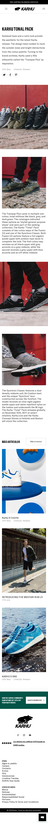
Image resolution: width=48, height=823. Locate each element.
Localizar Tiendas (10, 778)
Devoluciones (8, 776)
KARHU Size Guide (10, 781)
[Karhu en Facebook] (18, 735)
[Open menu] (6, 9)
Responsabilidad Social (13, 797)
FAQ (4, 773)
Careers (5, 766)
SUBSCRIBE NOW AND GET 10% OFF (24, 2)
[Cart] (44, 9)
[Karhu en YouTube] (30, 735)
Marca (5, 789)
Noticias (6, 792)
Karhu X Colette (10, 517)
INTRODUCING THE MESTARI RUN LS (22, 597)
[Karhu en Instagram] (24, 735)
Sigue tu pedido (9, 763)
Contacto (6, 768)
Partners (6, 799)
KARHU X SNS (9, 676)
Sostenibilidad (9, 794)
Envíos (5, 771)
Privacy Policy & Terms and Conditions (20, 802)
